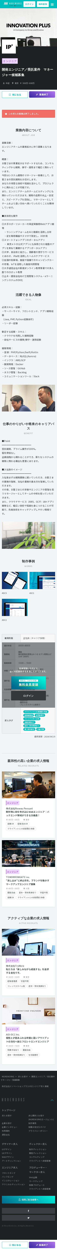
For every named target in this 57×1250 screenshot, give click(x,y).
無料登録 (43, 4)
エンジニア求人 (10, 1167)
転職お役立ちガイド (37, 1127)
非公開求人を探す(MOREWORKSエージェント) (41, 1117)
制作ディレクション (37, 1149)
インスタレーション (10, 1180)
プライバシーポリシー (38, 1130)
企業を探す (7, 1123)
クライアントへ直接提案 (40, 1160)
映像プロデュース (36, 1185)
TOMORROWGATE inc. (18, 877)
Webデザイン (8, 1157)
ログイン (29, 4)
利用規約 (6, 1130)
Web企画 (33, 1177)
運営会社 (6, 1134)
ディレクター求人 (38, 1144)
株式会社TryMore (15, 965)
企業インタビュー (9, 1127)
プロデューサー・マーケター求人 (38, 1170)
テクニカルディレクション (13, 1184)
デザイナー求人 (10, 1144)
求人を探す (7, 1115)
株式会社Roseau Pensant (19, 808)
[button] (52, 4)
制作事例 (32, 1123)
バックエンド (8, 1176)
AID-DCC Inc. (13, 1034)
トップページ (9, 1110)
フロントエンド (9, 1172)
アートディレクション (11, 1160)
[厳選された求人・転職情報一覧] (12, 4)
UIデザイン (7, 1149)
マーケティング (36, 1181)
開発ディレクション (37, 1153)
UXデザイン (7, 1153)
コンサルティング (36, 1157)
